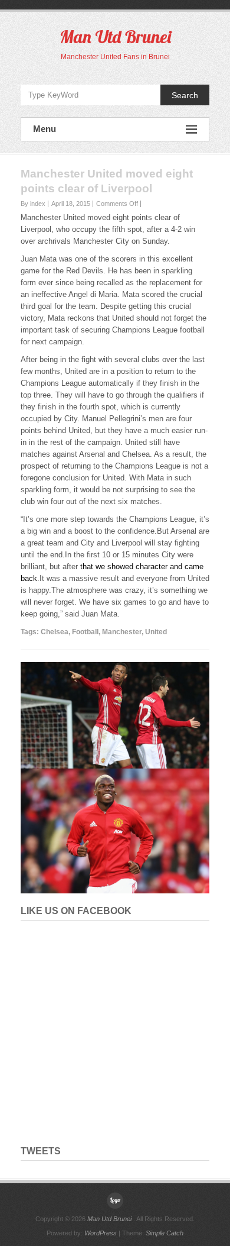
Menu (44, 129)
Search (185, 95)
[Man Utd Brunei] (115, 1200)
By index (33, 203)
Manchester (122, 632)
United (156, 632)
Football (85, 632)
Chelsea (54, 632)
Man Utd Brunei (115, 36)
